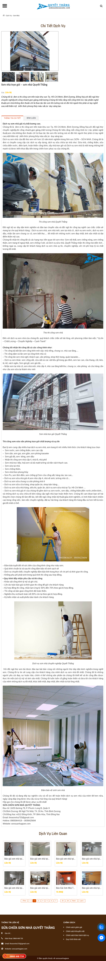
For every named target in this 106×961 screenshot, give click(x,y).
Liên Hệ (8, 92)
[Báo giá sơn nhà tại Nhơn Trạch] (40, 849)
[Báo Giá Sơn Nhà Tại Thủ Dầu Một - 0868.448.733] (66, 878)
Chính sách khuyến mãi (75, 931)
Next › (74, 901)
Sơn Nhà (16, 16)
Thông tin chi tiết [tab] (12, 118)
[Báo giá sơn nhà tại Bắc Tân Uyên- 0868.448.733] (92, 878)
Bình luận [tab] (31, 118)
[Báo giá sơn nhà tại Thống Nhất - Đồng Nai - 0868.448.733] (14, 849)
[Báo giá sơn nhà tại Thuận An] (92, 849)
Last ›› (82, 901)
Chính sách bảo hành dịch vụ (77, 935)
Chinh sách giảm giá (74, 927)
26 (68, 901)
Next (62, 77)
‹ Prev (24, 901)
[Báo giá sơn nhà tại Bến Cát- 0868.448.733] (40, 878)
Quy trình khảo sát (73, 939)
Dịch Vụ (9, 16)
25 (63, 901)
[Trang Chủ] (53, 6)
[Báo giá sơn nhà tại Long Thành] (66, 849)
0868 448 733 (17, 956)
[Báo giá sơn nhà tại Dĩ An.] (14, 878)
